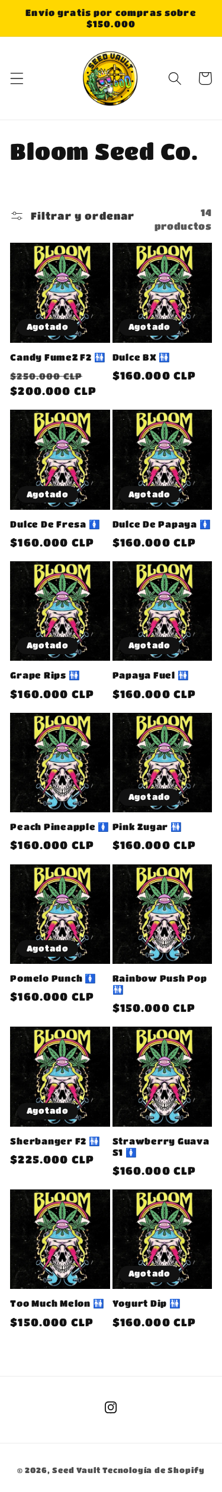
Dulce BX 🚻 (141, 357)
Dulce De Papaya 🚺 (161, 524)
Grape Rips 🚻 (45, 675)
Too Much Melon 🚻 (57, 1303)
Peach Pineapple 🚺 (60, 826)
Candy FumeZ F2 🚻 (57, 357)
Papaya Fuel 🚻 (150, 675)
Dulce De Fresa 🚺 (55, 524)
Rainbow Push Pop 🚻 (159, 984)
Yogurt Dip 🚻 (146, 1303)
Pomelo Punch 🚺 (53, 978)
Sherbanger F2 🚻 (55, 1141)
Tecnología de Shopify (153, 1470)
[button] (17, 78)
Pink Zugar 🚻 (147, 826)
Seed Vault (76, 1470)
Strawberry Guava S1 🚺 (161, 1146)
